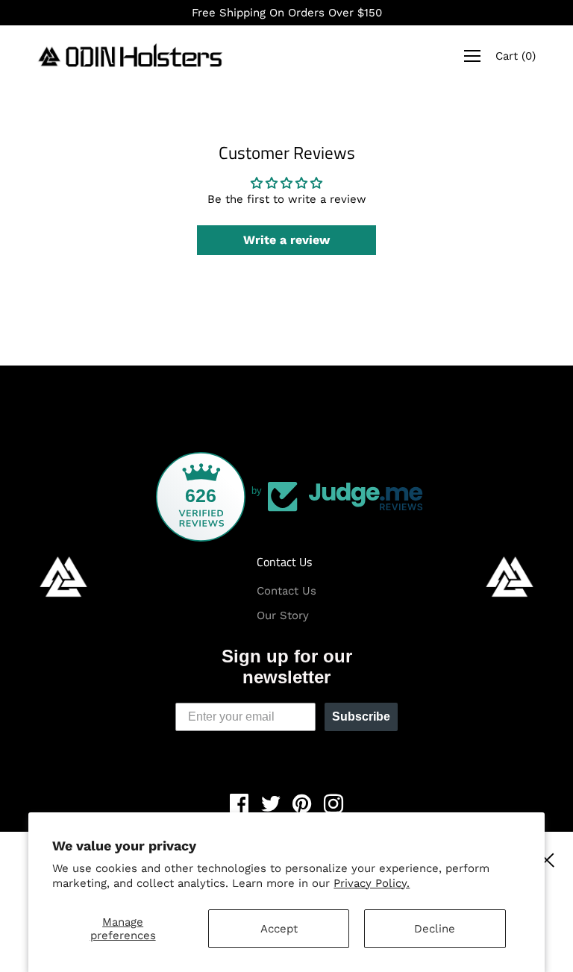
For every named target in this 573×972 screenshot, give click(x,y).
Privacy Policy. (372, 883)
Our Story (283, 615)
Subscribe (361, 716)
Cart (515, 56)
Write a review (286, 240)
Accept (279, 928)
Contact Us (284, 562)
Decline (434, 928)
